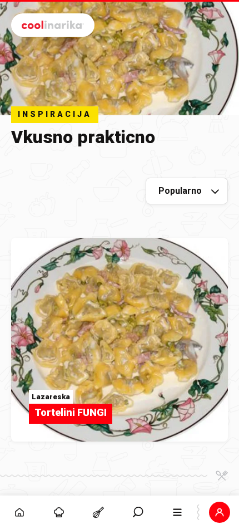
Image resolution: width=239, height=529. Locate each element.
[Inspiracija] (59, 512)
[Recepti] (98, 512)
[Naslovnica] (19, 512)
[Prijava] (219, 512)
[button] (138, 512)
